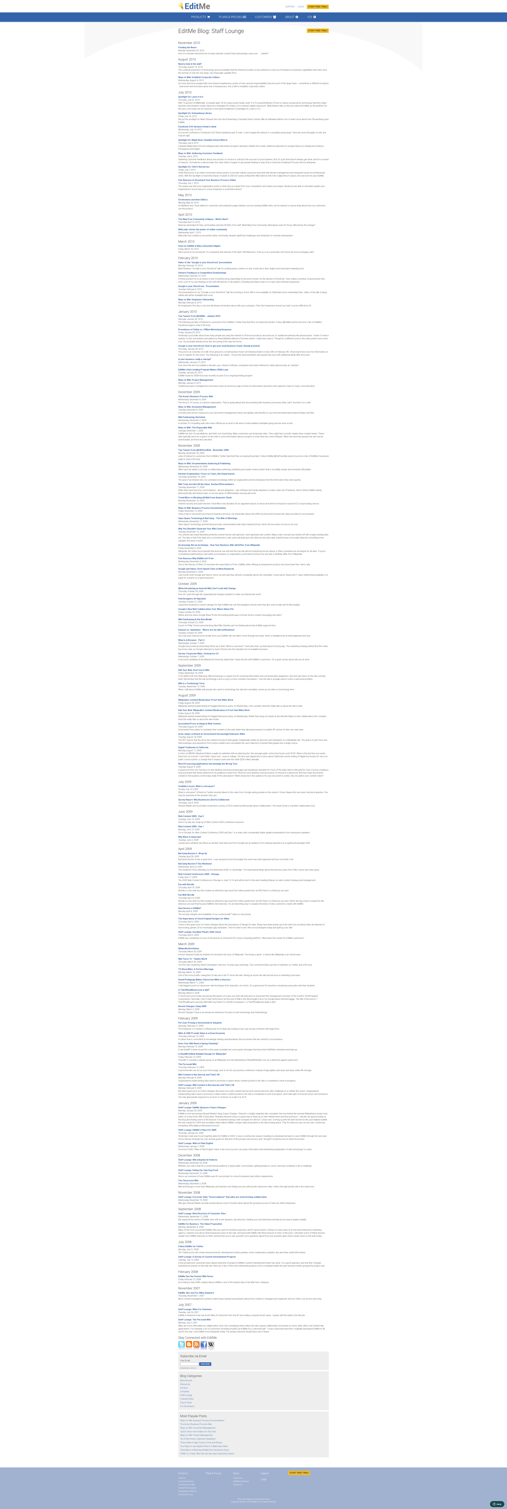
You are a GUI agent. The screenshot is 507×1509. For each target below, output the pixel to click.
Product (184, 1388)
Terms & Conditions (245, 1499)
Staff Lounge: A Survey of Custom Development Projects (207, 1257)
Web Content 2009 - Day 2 (191, 816)
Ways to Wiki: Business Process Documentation (202, 508)
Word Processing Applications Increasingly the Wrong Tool (207, 764)
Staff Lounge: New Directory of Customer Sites (202, 1213)
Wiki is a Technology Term (191, 683)
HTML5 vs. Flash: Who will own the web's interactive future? (207, 1453)
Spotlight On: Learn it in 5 (190, 97)
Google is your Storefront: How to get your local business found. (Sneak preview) (219, 346)
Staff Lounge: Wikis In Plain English (195, 1143)
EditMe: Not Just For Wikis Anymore (196, 1293)
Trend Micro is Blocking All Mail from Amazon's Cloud (204, 497)
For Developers (187, 1406)
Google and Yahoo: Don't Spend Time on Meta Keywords (206, 569)
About (291, 17)
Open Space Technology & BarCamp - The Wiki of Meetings (207, 518)
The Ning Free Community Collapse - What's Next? (203, 219)
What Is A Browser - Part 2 (191, 640)
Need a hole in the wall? (190, 64)
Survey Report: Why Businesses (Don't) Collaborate (203, 799)
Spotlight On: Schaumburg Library (195, 113)
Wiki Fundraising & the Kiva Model (195, 619)
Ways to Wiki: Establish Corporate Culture (199, 77)
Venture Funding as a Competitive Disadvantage (202, 273)
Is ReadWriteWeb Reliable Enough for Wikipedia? (202, 1054)
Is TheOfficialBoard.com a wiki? (194, 990)
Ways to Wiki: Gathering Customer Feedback (200, 153)
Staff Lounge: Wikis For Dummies (195, 1309)
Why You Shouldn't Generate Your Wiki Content (201, 528)
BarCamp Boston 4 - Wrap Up (192, 853)
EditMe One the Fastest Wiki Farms (195, 1276)
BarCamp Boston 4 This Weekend (195, 863)
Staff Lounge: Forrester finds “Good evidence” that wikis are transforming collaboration (222, 1197)
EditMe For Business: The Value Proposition (200, 1224)
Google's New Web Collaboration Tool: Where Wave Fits (206, 609)
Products (200, 17)
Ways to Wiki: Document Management (197, 407)
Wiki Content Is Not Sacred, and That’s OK (199, 1074)
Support (290, 6)
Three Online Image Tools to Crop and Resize (201, 1442)
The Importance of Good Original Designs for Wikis (203, 918)
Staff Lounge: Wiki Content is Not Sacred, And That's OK (206, 1085)
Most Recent (186, 1380)
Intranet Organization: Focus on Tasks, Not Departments (206, 474)
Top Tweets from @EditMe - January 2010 (199, 316)
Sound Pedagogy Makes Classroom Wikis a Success (204, 979)
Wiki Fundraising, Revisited (191, 417)
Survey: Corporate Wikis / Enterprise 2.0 (198, 653)
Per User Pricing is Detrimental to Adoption (200, 1023)
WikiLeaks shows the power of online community (202, 229)
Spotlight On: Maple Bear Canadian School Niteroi (202, 140)
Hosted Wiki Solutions (187, 1488)
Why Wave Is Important (189, 837)
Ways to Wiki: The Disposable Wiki (195, 427)
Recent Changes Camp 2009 (192, 1006)
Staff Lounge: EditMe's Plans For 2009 (197, 1130)
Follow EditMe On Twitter (190, 1246)
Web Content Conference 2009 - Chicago (198, 874)
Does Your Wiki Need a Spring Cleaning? (198, 1043)
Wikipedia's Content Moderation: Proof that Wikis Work (205, 700)
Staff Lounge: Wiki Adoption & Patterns (197, 1160)
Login (301, 6)
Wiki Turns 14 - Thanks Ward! (192, 959)
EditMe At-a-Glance (241, 1481)
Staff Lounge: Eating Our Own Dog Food (198, 1170)
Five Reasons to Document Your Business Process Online (207, 180)
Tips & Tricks (186, 1402)
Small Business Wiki (186, 1485)
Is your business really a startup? (194, 359)
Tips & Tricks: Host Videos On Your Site (198, 1431)
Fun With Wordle (186, 895)
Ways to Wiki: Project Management (195, 380)
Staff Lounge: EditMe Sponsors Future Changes (202, 1107)
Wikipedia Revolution (188, 948)
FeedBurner (192, 1368)
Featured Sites (187, 1399)
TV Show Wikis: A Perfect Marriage (195, 969)
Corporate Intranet (185, 1481)
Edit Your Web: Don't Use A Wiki (193, 670)
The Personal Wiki (187, 1064)
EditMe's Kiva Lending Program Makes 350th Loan (203, 369)
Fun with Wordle (186, 884)
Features (182, 1478)
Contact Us (237, 1485)
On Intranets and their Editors (193, 199)
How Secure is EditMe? (189, 908)
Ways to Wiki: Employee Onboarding (196, 299)
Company (184, 1391)
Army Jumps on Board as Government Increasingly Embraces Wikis (211, 734)
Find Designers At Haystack (192, 598)
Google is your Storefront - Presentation (198, 286)
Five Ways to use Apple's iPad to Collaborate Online (204, 1446)
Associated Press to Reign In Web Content (199, 723)
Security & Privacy (185, 1494)
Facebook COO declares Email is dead (197, 126)
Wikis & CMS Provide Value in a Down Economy (201, 1033)
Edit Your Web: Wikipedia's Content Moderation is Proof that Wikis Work (214, 710)
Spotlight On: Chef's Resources (194, 167)
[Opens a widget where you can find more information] (497, 1504)
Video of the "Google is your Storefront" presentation (205, 262)
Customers (265, 17)
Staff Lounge (186, 1395)
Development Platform (187, 1491)
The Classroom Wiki (188, 1180)
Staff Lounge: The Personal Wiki (194, 1319)
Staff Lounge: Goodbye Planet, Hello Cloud (199, 932)
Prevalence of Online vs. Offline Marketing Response (204, 329)
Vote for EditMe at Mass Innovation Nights (199, 246)
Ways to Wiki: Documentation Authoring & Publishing (204, 463)
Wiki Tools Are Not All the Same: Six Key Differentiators (206, 484)
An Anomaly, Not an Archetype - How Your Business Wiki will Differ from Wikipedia (219, 545)
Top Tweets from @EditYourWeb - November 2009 (203, 450)
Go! (312, 17)
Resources (185, 1384)
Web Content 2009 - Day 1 (191, 826)
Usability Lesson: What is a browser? (196, 786)
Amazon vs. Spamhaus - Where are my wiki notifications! (206, 630)
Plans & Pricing (232, 17)
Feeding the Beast (187, 47)
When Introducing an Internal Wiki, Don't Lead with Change (207, 588)
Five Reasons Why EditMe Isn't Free (196, 558)
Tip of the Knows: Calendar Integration (197, 1439)
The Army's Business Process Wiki (195, 396)
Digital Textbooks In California (193, 747)
